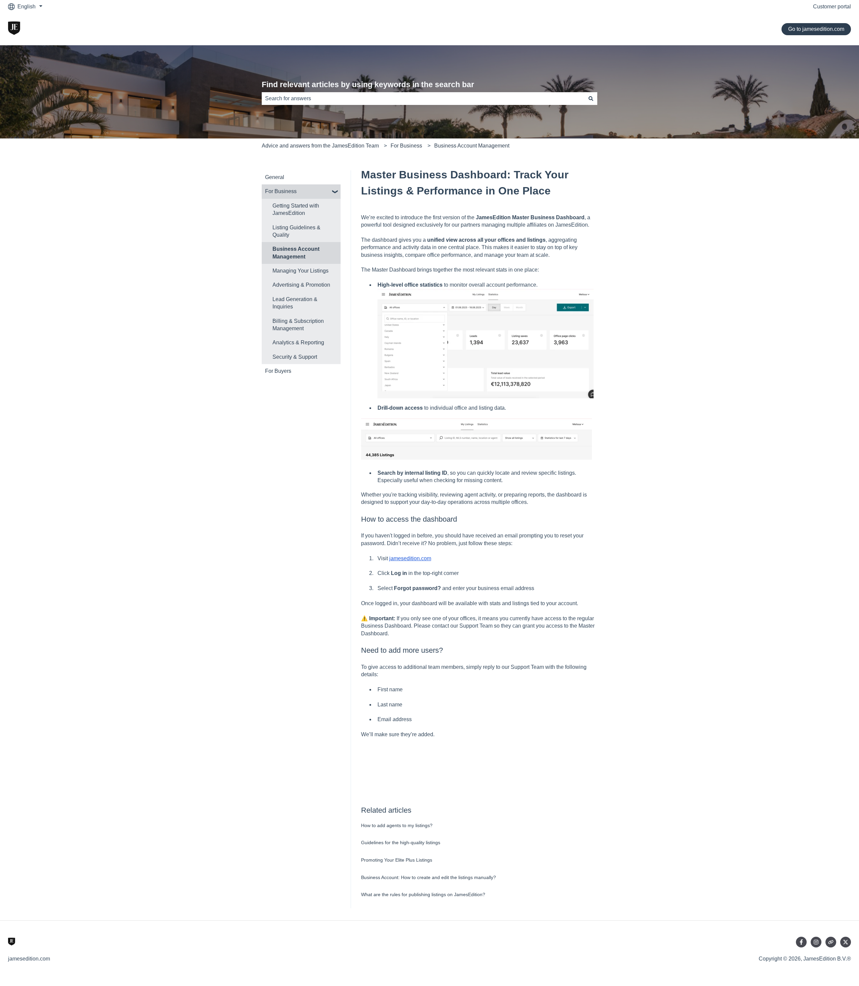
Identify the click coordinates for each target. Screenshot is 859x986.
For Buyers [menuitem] (278, 371)
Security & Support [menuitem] (294, 357)
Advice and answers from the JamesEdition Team (320, 146)
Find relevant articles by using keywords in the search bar (368, 84)
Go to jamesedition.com (816, 29)
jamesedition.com (410, 558)
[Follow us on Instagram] (816, 942)
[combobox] (423, 98)
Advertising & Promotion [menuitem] (301, 285)
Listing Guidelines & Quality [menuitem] (296, 231)
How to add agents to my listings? (397, 825)
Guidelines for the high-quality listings (400, 842)
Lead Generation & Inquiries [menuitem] (294, 302)
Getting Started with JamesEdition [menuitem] (295, 209)
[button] (335, 192)
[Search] (591, 98)
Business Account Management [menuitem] (295, 252)
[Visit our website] (830, 942)
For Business (406, 146)
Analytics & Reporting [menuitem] (298, 342)
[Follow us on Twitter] (845, 942)
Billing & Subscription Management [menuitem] (298, 324)
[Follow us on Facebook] (801, 942)
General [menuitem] (274, 177)
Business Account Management (471, 146)
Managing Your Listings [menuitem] (300, 271)
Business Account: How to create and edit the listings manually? (428, 877)
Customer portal (832, 6)
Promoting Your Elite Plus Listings (396, 860)
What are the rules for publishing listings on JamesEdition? (423, 894)
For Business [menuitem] (281, 191)
